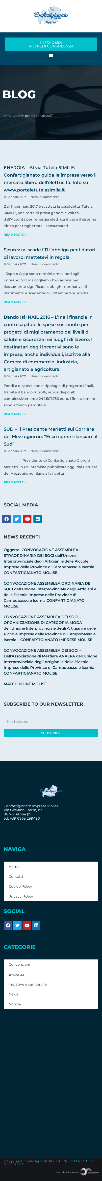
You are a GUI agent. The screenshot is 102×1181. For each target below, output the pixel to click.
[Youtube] (27, 925)
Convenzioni (19, 964)
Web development (68, 1172)
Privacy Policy (21, 896)
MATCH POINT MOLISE (25, 684)
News (13, 994)
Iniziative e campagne (28, 984)
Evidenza (16, 974)
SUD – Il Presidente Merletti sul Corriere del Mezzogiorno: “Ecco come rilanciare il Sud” (50, 436)
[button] (51, 55)
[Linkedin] (36, 925)
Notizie (15, 1004)
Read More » (15, 234)
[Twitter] (17, 925)
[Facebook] (8, 925)
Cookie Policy (20, 886)
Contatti (16, 876)
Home (7, 115)
